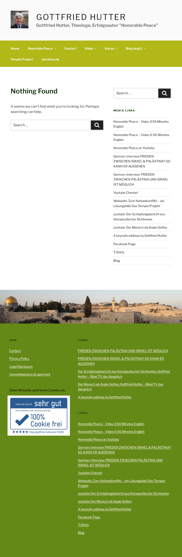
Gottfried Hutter (81, 17)
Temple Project (22, 59)
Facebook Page (124, 244)
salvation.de (50, 59)
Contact (70, 48)
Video (89, 48)
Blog (116, 260)
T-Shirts (118, 252)
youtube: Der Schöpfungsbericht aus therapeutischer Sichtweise (123, 493)
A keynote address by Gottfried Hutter (140, 235)
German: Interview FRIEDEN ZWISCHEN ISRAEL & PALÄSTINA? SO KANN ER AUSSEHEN (141, 161)
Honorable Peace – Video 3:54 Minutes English (111, 424)
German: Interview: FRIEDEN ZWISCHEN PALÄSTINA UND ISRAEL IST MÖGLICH (140, 179)
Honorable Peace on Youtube (133, 148)
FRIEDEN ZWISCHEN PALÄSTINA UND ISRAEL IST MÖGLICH (123, 351)
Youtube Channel (125, 192)
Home (15, 48)
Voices (109, 48)
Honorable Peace (40, 48)
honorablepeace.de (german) (29, 374)
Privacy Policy (19, 358)
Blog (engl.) (134, 48)
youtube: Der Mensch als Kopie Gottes (140, 227)
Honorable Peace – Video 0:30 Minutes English (111, 431)
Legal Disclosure (21, 366)
